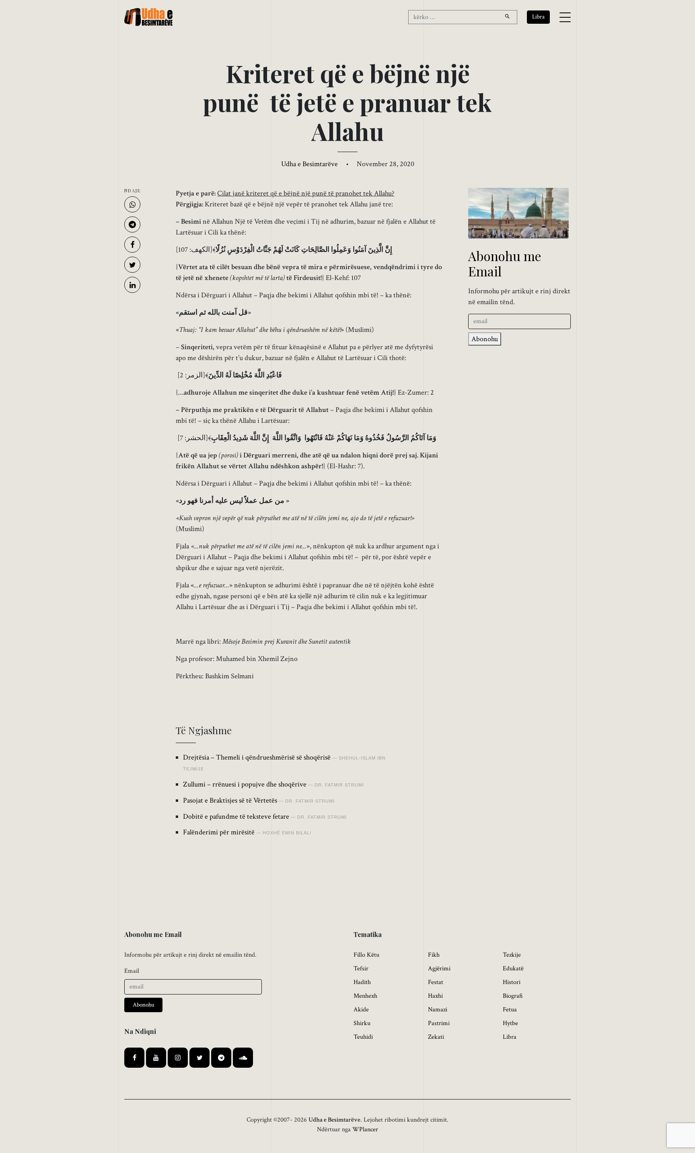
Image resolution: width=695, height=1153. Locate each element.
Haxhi (435, 996)
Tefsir (361, 968)
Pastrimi (439, 1023)
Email (131, 971)
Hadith (362, 982)
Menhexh (365, 996)
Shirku (362, 1023)
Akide (361, 1009)
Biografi (513, 996)
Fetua (510, 1009)
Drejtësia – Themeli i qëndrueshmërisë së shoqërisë (257, 757)
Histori (511, 982)
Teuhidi (363, 1037)
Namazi (437, 1009)
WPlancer (365, 1129)
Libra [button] (538, 17)
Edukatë (513, 968)
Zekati (436, 1037)
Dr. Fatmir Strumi (339, 784)
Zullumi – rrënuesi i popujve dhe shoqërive (244, 784)
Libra (509, 1037)
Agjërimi (439, 968)
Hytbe (510, 1023)
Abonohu (484, 339)
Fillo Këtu (366, 955)
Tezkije (512, 955)
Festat (435, 982)
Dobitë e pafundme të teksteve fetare (236, 816)
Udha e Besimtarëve (309, 164)
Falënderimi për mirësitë (219, 832)
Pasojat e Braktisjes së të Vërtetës (230, 800)
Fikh (434, 955)
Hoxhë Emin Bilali (287, 832)
